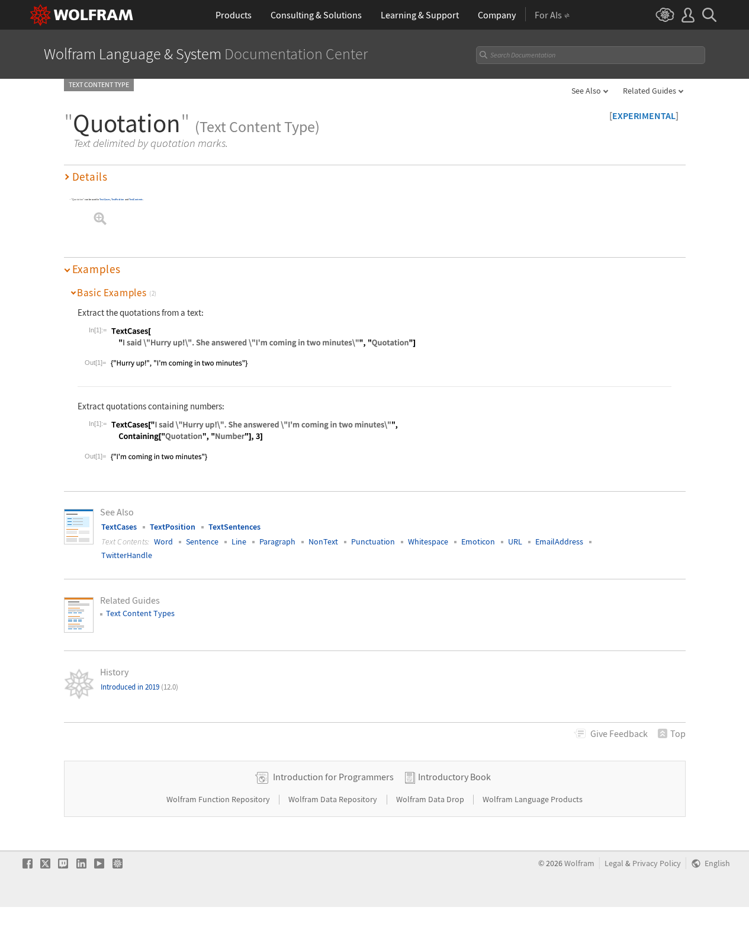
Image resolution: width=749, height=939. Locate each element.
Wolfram (579, 863)
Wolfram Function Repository (219, 799)
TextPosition (117, 199)
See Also (586, 90)
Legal (614, 863)
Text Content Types (140, 613)
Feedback (619, 733)
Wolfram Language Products (533, 799)
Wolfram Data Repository (333, 799)
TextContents (135, 199)
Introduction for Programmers (333, 777)
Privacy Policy (656, 863)
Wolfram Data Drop (431, 799)
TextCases (104, 199)
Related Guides (649, 90)
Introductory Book (454, 777)
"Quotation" (77, 199)
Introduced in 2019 (139, 687)
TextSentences (234, 526)
